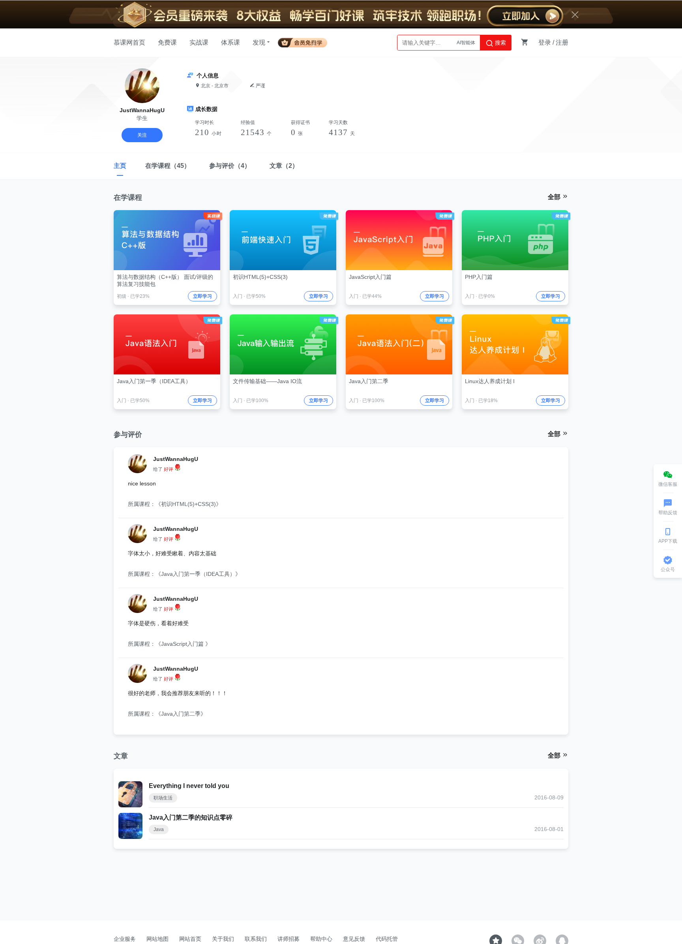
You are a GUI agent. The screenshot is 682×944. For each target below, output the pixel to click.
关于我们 (223, 939)
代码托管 (387, 939)
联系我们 (256, 939)
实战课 (198, 42)
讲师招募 (288, 939)
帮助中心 (321, 939)
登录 (544, 42)
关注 (142, 135)
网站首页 (190, 939)
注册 (562, 42)
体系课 (230, 42)
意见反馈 (354, 939)
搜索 (499, 42)
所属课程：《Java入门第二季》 (167, 714)
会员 (306, 41)
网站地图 (157, 939)
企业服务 (125, 939)
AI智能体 (466, 42)
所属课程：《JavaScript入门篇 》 (169, 644)
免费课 (167, 42)
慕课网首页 (129, 42)
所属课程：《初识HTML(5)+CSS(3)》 (174, 504)
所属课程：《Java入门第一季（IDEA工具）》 (184, 574)
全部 (555, 197)
